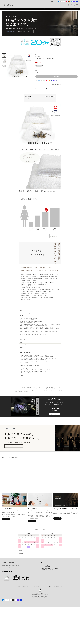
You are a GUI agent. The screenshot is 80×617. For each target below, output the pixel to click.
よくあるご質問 (53, 586)
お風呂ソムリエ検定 (59, 4)
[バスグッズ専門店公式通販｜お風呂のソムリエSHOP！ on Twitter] (9, 571)
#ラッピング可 (51, 390)
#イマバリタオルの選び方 (43, 387)
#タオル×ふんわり (21, 388)
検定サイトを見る (57, 518)
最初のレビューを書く (50, 96)
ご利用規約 (26, 586)
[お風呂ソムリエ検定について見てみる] (40, 438)
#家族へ (16, 391)
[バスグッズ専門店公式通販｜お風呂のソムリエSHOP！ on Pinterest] (11, 571)
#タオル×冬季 (44, 388)
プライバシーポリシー (45, 586)
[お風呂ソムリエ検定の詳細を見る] (40, 24)
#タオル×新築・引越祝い (52, 388)
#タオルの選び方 (30, 390)
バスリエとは (44, 4)
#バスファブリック (44, 390)
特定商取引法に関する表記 (34, 586)
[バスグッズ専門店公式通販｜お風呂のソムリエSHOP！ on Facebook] (5, 571)
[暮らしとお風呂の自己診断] (40, 500)
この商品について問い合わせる (56, 84)
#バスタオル (37, 390)
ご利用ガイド (20, 586)
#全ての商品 (57, 390)
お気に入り (51, 4)
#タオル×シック (28, 388)
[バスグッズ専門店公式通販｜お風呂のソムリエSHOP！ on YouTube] (7, 571)
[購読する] (18, 568)
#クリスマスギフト (52, 387)
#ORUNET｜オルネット (32, 387)
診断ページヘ (32, 520)
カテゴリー (22, 4)
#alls (16, 387)
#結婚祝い (26, 391)
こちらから (45, 565)
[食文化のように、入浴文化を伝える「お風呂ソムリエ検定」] (65, 500)
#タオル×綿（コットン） (22, 390)
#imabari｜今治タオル (22, 387)
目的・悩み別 (30, 4)
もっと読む (6, 518)
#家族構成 (21, 391)
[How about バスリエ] (14, 500)
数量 (36, 70)
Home (17, 4)
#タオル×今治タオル (36, 388)
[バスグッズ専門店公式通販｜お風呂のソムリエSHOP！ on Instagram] (2, 571)
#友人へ (62, 390)
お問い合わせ (37, 4)
